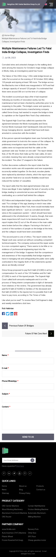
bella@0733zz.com (28, 554)
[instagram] (25, 473)
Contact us (40, 490)
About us (23, 486)
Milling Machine (34, 517)
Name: (5, 355)
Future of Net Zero (33, 333)
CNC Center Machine (10, 506)
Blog (21, 490)
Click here (20, 466)
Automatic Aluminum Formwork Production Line (38, 513)
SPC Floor (32, 536)
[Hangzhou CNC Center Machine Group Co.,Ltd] (15, 450)
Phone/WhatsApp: (10, 381)
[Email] (32, 460)
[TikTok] (30, 473)
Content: (6, 407)
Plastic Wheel (7, 536)
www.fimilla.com (8, 529)
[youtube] (19, 473)
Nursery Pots (33, 529)
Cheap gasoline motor (37, 540)
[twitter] (14, 473)
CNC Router (6, 517)
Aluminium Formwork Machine (14, 513)
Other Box (32, 533)
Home (6, 35)
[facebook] (4, 473)
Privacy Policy (24, 493)
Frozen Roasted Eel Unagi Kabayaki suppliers (12, 540)
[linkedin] (9, 473)
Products (40, 486)
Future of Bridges (26, 325)
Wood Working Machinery (12, 509)
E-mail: (5, 368)
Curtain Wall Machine (36, 506)
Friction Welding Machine (38, 509)
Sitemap (5, 493)
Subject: (6, 394)
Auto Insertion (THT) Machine (14, 533)
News (4, 490)
